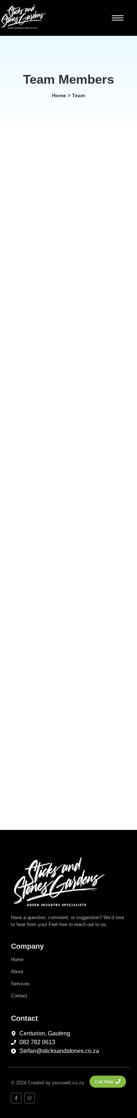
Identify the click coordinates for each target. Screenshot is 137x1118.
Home (17, 959)
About (17, 971)
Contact (19, 995)
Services (20, 983)
